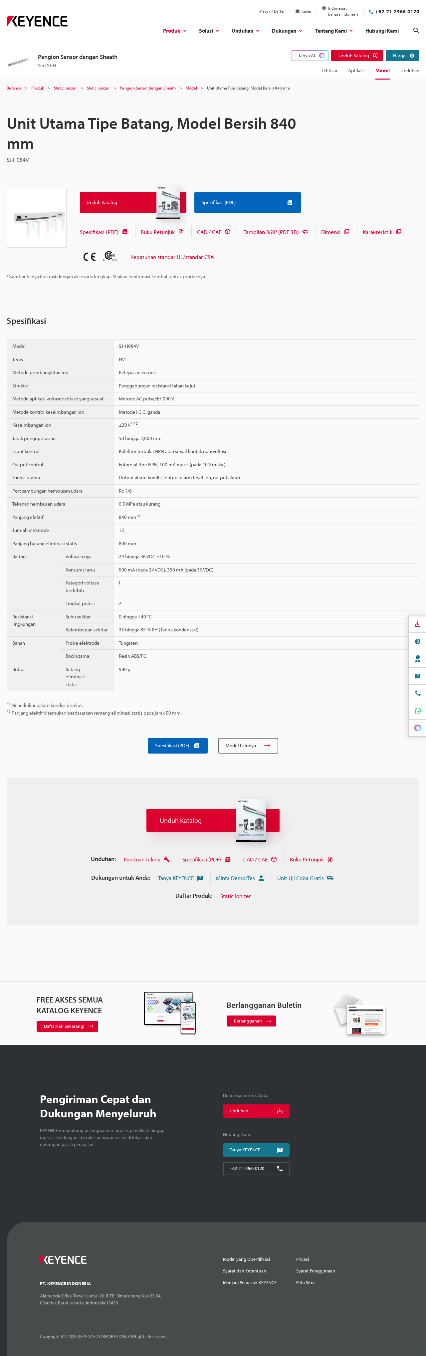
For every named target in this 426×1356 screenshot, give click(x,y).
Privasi (302, 1259)
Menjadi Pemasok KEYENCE (250, 1282)
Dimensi (330, 231)
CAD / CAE (209, 231)
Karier (307, 11)
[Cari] (416, 31)
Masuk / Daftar (272, 11)
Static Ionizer (235, 895)
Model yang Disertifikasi (246, 1259)
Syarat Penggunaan (315, 1271)
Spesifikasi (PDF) (99, 231)
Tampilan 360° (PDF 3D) (271, 231)
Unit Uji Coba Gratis (300, 877)
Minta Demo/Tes (235, 877)
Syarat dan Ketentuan (244, 1271)
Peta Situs (306, 1282)
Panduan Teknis (142, 859)
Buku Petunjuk (158, 231)
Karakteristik (377, 231)
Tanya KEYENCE (176, 877)
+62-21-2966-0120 (397, 11)
